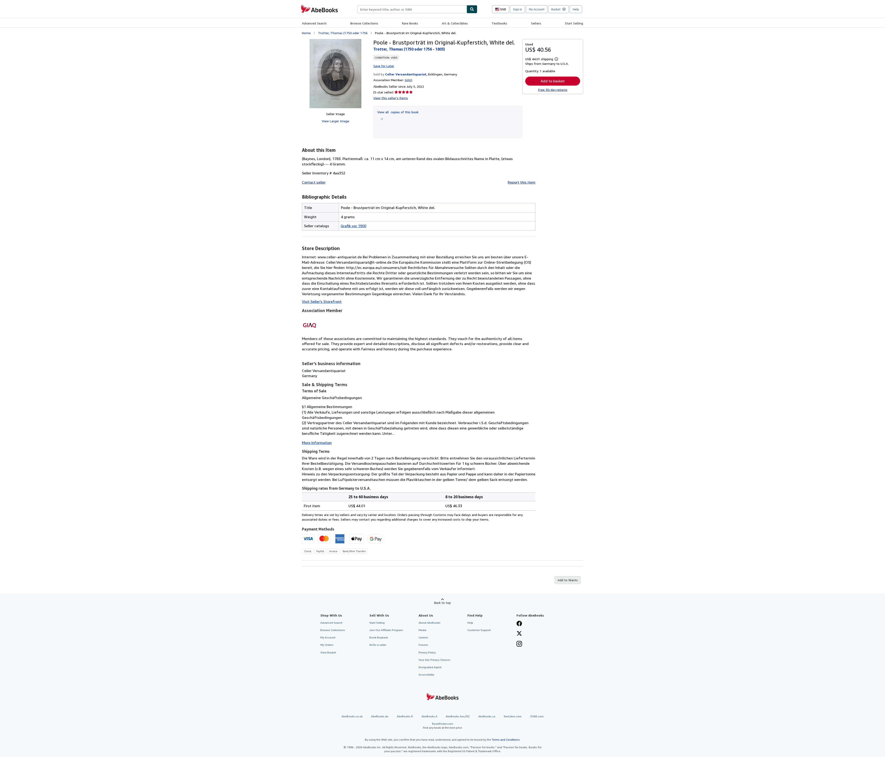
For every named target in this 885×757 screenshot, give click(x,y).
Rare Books (410, 23)
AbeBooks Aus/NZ (458, 716)
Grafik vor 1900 (353, 226)
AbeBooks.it (429, 716)
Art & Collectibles (455, 23)
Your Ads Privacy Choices (434, 660)
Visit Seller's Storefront (322, 301)
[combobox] (412, 9)
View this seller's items (390, 98)
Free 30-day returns (552, 90)
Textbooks (499, 23)
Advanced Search (314, 23)
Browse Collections (364, 23)
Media (422, 630)
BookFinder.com (442, 725)
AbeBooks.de (379, 716)
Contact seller (314, 182)
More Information (317, 442)
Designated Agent (430, 667)
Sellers (536, 23)
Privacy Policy (427, 652)
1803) (440, 49)
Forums (423, 645)
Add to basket (553, 81)
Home (306, 33)
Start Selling (574, 23)
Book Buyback (378, 637)
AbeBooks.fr (405, 716)
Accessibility (426, 674)
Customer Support (479, 630)
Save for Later (383, 66)
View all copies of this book (398, 112)
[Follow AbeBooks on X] (519, 633)
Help (576, 9)
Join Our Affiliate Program (386, 630)
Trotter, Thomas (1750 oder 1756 (343, 33)
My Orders (326, 645)
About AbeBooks (429, 622)
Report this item (521, 182)
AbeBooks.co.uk (352, 716)
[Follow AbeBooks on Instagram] (519, 644)
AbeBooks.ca (486, 716)
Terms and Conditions (506, 739)
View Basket (328, 652)
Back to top (442, 603)
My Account (536, 9)
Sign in (517, 9)
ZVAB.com (537, 716)
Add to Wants (568, 580)
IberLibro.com (513, 716)
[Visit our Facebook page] (519, 624)
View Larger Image (335, 121)
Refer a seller (377, 645)
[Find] (472, 9)
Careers (423, 637)
